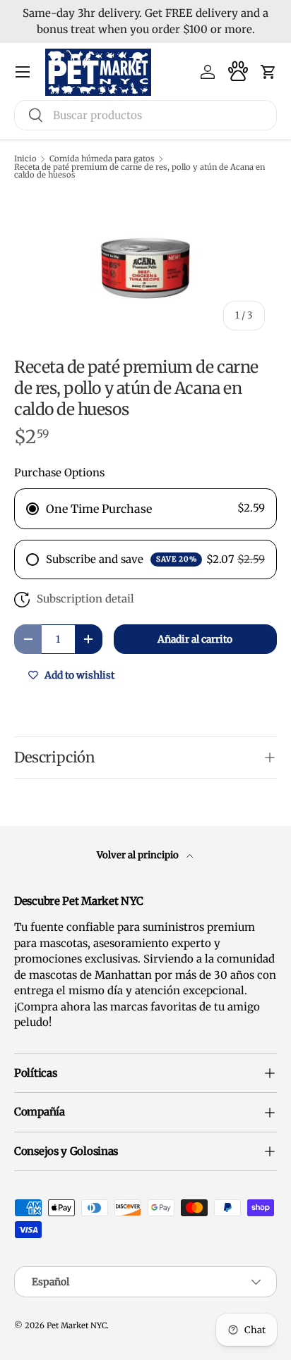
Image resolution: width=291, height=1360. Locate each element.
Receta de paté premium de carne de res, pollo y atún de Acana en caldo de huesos (139, 171)
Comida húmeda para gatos (102, 159)
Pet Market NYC (77, 1325)
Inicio (25, 159)
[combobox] (145, 115)
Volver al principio (139, 855)
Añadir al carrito (195, 639)
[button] (268, 71)
